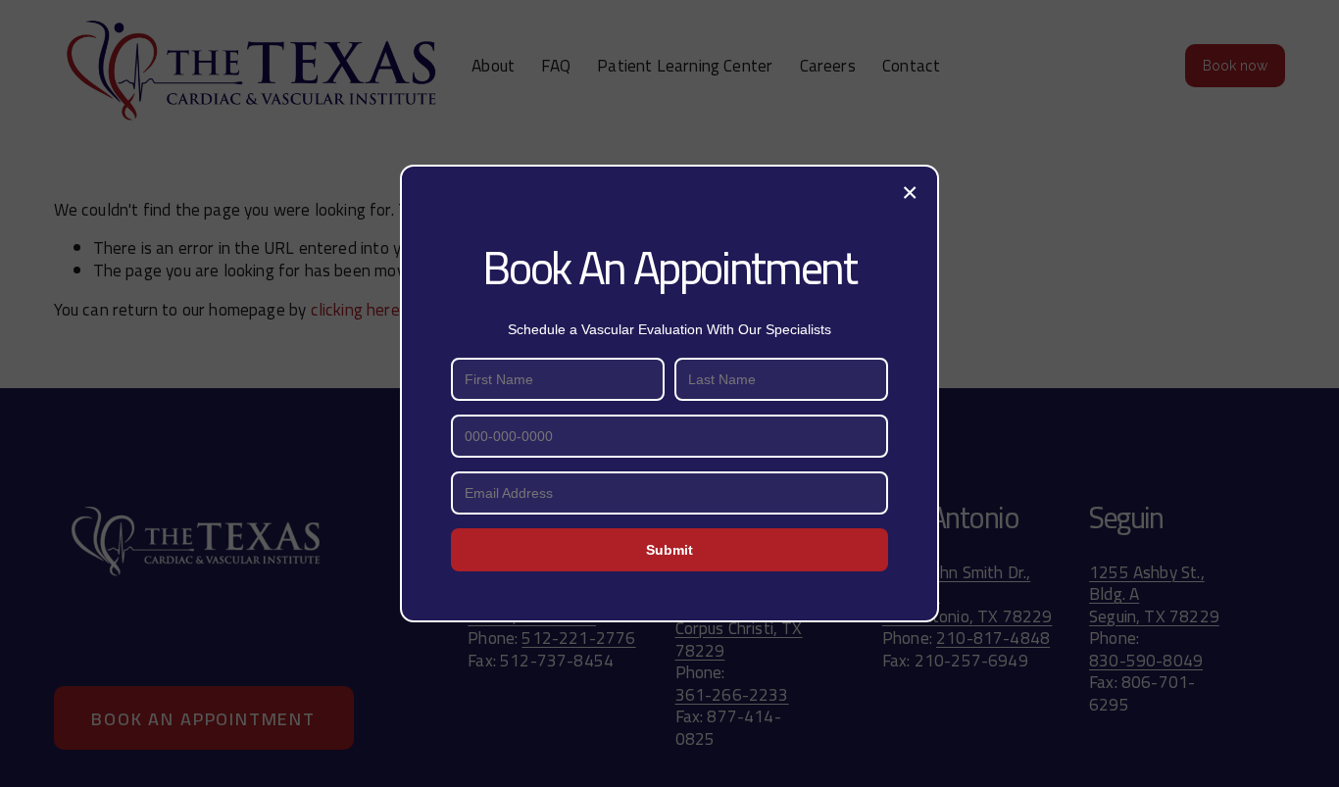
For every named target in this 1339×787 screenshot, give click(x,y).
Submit (669, 550)
